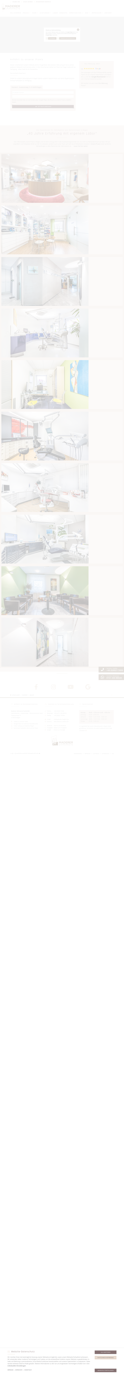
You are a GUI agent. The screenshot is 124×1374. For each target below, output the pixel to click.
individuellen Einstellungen (17, 1366)
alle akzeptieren (105, 1352)
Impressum (10, 1370)
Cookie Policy (28, 1370)
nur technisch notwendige (105, 1357)
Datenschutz (18, 1370)
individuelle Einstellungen (106, 1370)
